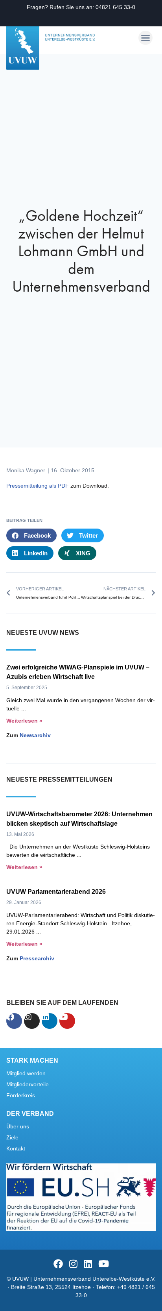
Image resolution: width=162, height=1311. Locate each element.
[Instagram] (32, 1021)
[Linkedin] (49, 1021)
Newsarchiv (35, 735)
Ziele (12, 1137)
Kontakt (15, 1148)
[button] (145, 38)
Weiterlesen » (24, 720)
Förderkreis (20, 1095)
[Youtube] (67, 1021)
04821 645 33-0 (115, 7)
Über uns (17, 1126)
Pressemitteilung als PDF (37, 486)
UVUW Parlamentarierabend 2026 (56, 891)
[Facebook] (14, 1021)
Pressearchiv (37, 958)
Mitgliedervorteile (27, 1084)
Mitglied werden (26, 1073)
